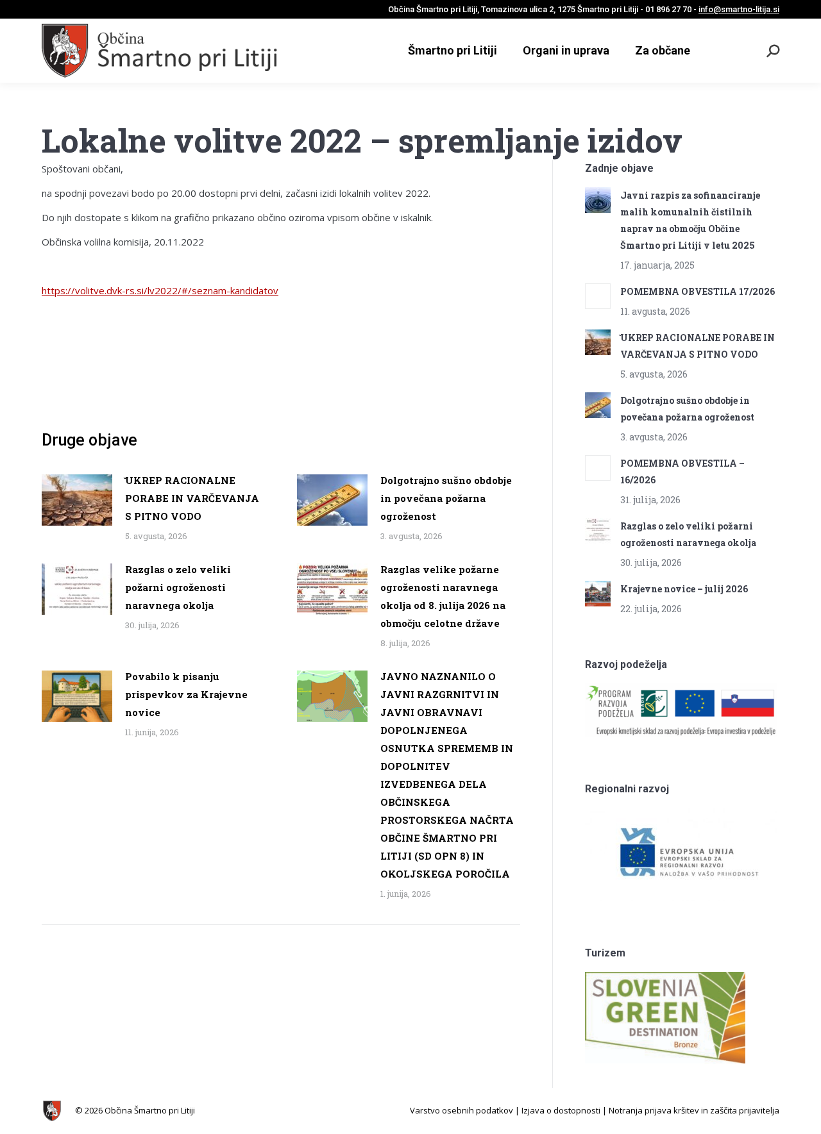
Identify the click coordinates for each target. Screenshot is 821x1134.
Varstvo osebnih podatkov (461, 1110)
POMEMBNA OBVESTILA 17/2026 (697, 291)
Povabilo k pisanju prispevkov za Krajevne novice (186, 694)
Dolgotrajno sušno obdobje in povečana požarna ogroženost (446, 498)
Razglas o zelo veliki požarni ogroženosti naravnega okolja (178, 587)
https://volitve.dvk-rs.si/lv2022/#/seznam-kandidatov (160, 290)
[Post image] (77, 500)
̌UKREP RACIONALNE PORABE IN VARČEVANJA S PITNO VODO (192, 498)
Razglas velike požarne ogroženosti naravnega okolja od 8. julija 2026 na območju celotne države (442, 596)
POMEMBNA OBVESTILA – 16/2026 (682, 471)
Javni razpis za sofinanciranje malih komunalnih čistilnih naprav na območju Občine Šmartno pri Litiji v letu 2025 (690, 220)
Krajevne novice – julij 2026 (684, 589)
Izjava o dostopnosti (560, 1110)
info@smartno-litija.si (738, 9)
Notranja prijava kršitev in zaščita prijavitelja (694, 1110)
